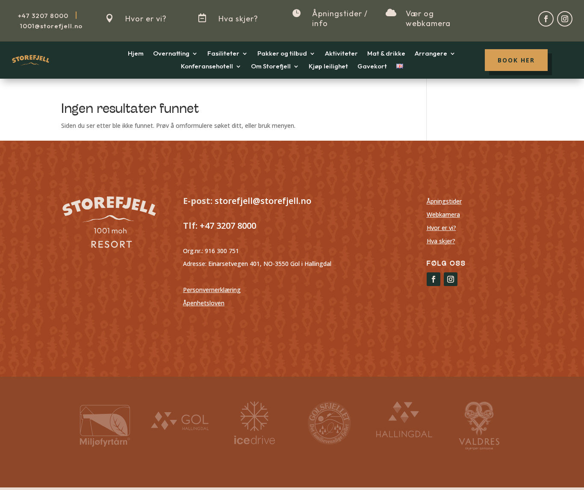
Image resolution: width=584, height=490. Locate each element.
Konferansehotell (207, 66)
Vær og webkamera (428, 18)
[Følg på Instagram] (564, 19)
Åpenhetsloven (203, 303)
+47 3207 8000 (227, 225)
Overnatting (171, 53)
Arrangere (431, 53)
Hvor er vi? (146, 19)
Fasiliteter (223, 53)
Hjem (136, 53)
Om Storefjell (271, 66)
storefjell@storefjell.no (263, 201)
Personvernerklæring (212, 290)
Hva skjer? (238, 19)
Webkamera (443, 214)
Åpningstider (444, 201)
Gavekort (372, 66)
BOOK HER (516, 60)
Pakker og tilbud (282, 53)
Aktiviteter (341, 53)
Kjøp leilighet (328, 66)
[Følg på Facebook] (546, 19)
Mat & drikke (386, 53)
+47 (43, 16)
